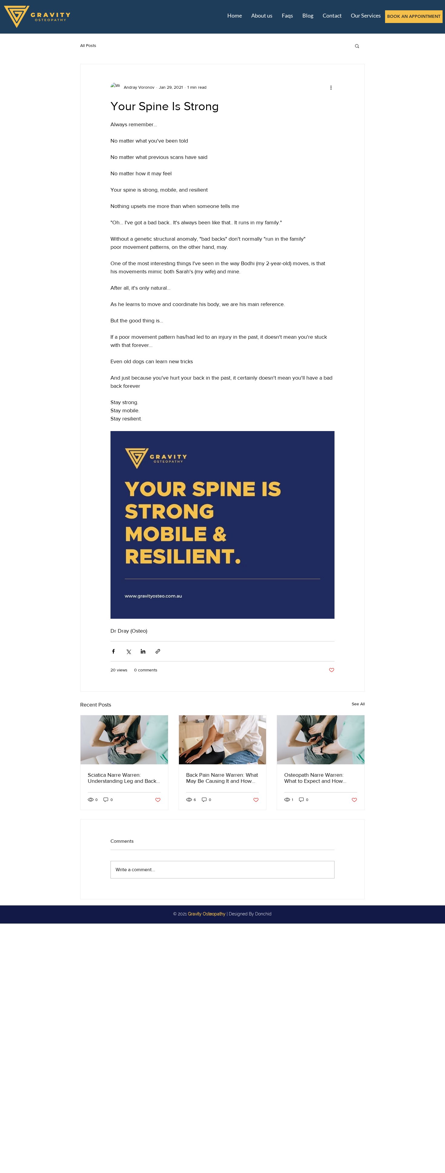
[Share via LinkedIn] (143, 651)
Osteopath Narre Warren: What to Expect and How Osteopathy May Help (314, 778)
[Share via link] (158, 651)
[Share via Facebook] (113, 651)
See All (358, 703)
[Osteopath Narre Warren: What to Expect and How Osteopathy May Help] (320, 739)
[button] (357, 45)
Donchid (263, 913)
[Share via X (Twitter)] (128, 651)
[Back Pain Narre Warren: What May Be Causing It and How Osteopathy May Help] (222, 739)
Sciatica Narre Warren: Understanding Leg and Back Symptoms (122, 778)
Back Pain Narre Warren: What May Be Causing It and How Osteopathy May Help (222, 778)
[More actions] (331, 87)
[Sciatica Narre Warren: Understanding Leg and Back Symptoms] (124, 739)
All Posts (88, 45)
